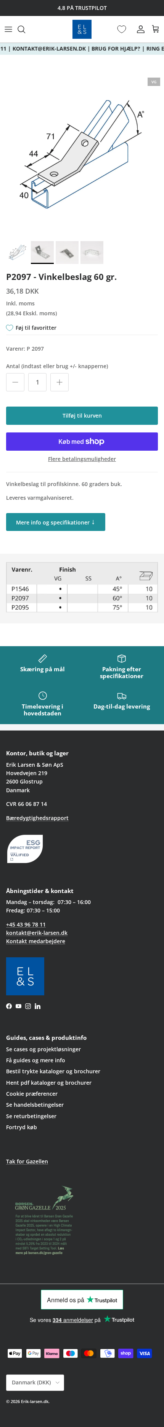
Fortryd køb (21, 1127)
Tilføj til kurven (82, 415)
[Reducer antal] (15, 382)
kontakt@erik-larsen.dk (37, 932)
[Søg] (25, 29)
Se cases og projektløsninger (43, 1049)
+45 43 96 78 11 (26, 924)
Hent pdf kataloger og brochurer (49, 1082)
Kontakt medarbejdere (35, 941)
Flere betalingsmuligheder (82, 459)
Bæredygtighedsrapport (37, 818)
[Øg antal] (59, 382)
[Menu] (8, 29)
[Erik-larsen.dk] (82, 29)
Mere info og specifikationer (55, 521)
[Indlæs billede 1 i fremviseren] (82, 155)
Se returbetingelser (31, 1116)
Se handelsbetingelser (35, 1104)
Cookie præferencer (32, 1093)
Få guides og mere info (35, 1060)
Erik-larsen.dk (34, 1401)
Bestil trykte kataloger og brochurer (53, 1071)
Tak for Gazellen (27, 1161)
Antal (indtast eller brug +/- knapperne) (57, 366)
